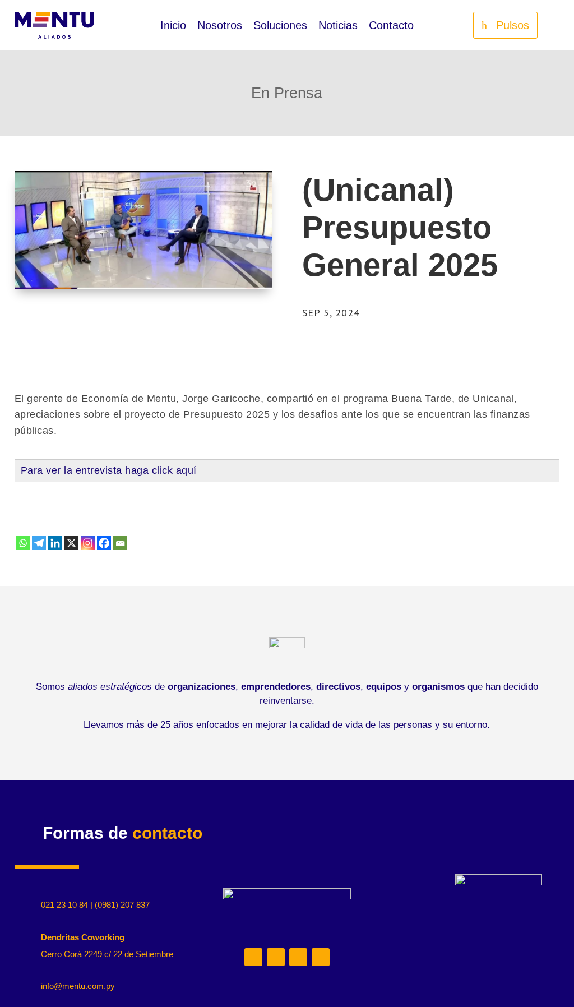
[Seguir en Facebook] (321, 957)
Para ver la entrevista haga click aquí (109, 470)
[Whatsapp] (23, 543)
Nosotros (219, 26)
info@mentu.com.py (78, 986)
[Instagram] (88, 543)
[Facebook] (104, 543)
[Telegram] (39, 543)
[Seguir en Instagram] (276, 957)
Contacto (391, 26)
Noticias (338, 26)
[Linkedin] (55, 543)
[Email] (120, 543)
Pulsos (512, 25)
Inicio (173, 26)
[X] (71, 543)
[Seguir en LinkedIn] (253, 957)
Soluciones (280, 26)
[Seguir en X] (298, 957)
